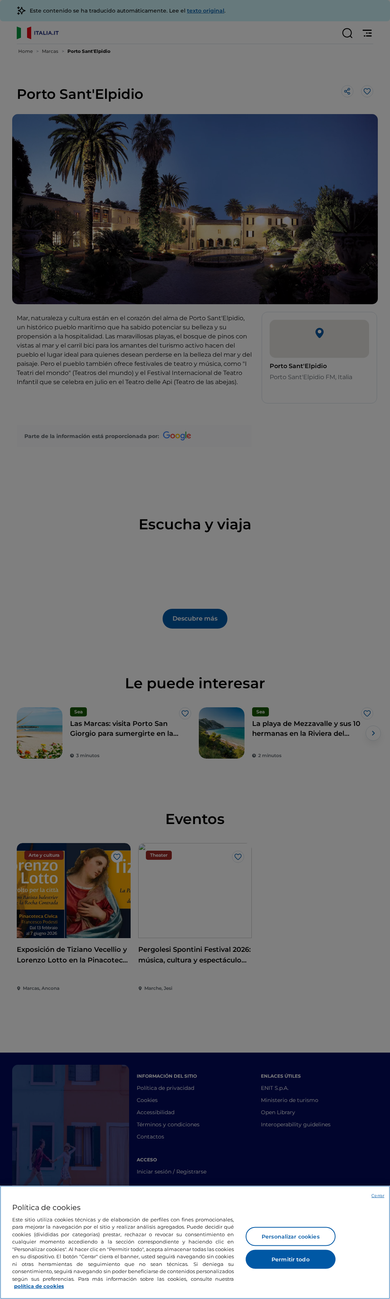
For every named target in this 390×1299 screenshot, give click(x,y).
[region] (195, 1242)
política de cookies (39, 1286)
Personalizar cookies (291, 1236)
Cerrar (377, 1195)
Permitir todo (291, 1259)
